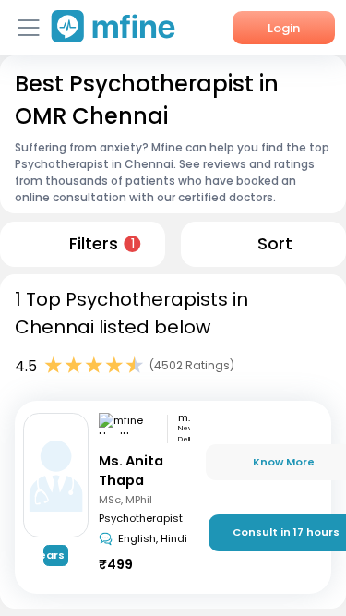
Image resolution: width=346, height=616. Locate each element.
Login (284, 28)
